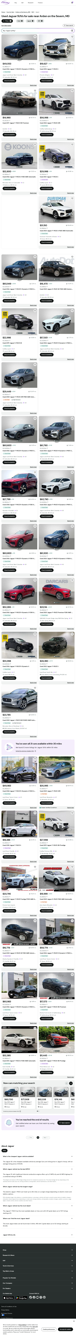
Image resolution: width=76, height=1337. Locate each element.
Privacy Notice (5, 1310)
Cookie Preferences (7, 1318)
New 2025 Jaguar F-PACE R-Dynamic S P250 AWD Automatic (10, 1104)
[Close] (74, 1321)
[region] (38, 1327)
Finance (40, 3)
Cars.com (35, 1326)
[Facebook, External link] (34, 1297)
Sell (22, 3)
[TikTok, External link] (30, 1297)
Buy (16, 3)
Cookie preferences (49, 1329)
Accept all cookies (65, 1329)
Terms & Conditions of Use (8, 1306)
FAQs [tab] (4, 1150)
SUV (33, 12)
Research (30, 3)
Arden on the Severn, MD (23, 12)
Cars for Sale (10, 12)
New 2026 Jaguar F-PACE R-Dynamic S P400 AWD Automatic (27, 1104)
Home (3, 12)
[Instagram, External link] (40, 1297)
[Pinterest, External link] (44, 1297)
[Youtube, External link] (37, 1297)
